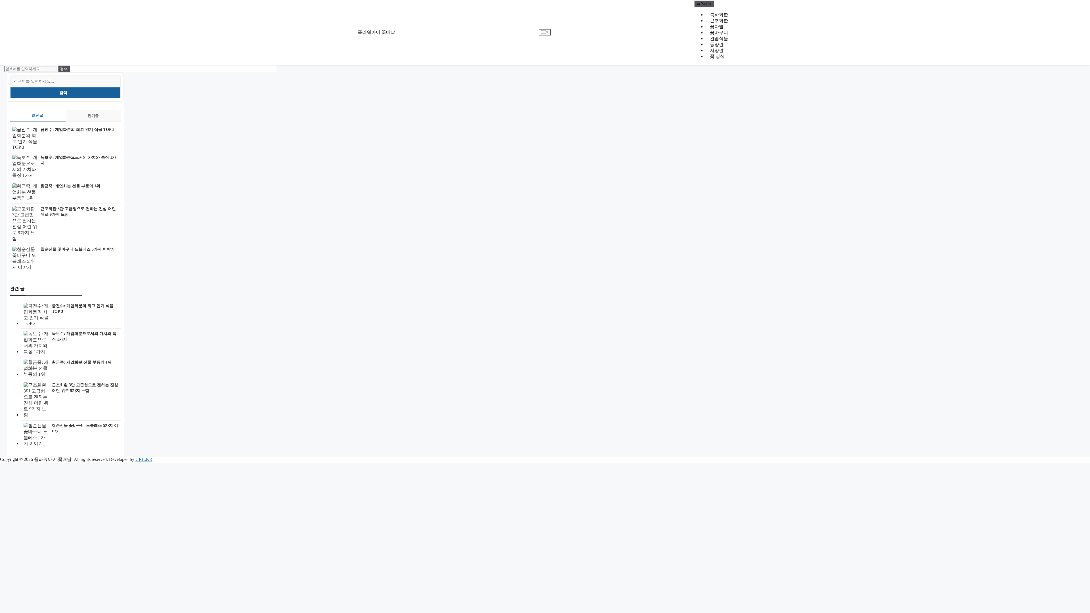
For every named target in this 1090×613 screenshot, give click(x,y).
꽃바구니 (719, 32)
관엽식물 (719, 38)
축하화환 (719, 14)
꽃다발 (717, 26)
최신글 (37, 115)
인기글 (93, 116)
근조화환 (719, 20)
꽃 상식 (717, 56)
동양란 (717, 44)
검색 (63, 93)
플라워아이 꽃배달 (376, 32)
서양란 (717, 50)
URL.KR (143, 459)
